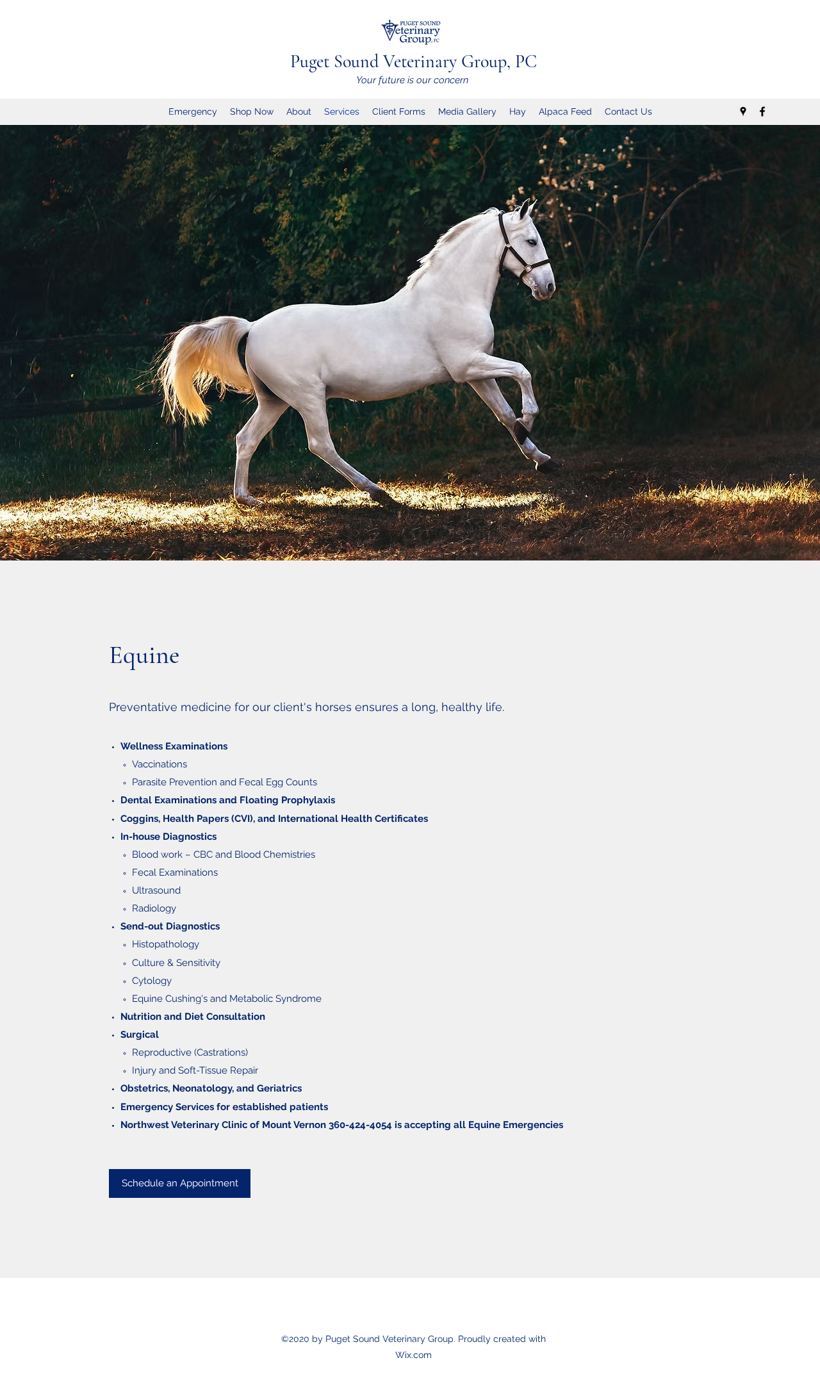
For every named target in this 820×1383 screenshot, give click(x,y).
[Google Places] (743, 111)
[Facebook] (762, 111)
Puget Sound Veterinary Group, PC (413, 61)
